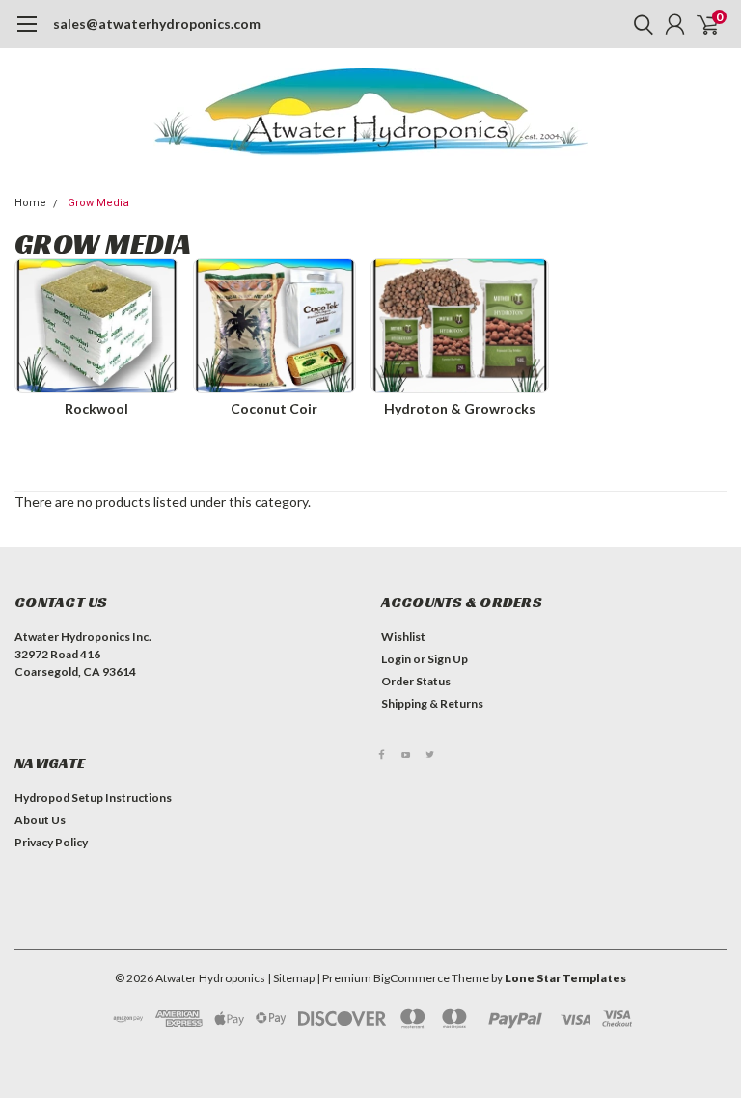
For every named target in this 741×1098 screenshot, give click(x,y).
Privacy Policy (51, 842)
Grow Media (98, 203)
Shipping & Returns (432, 703)
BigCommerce (411, 978)
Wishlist (403, 636)
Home (30, 203)
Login (396, 659)
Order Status (416, 681)
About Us (40, 820)
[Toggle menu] (26, 34)
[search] (638, 24)
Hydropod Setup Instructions (93, 797)
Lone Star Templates (565, 978)
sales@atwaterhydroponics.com (157, 23)
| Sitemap (291, 978)
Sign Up (447, 659)
